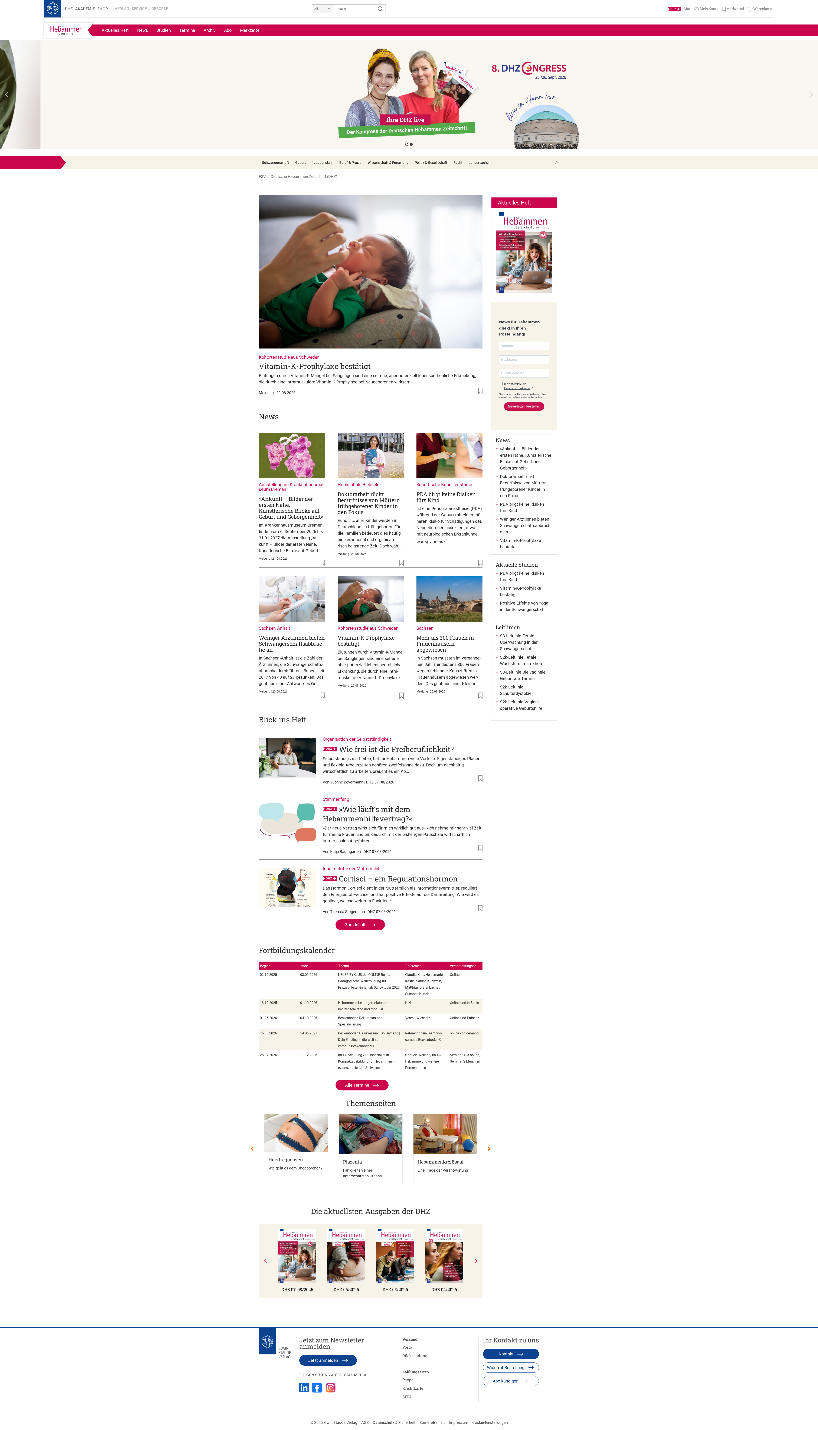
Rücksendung (414, 1355)
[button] (409, 94)
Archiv (210, 30)
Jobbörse (158, 8)
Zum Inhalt (356, 924)
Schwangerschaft (275, 163)
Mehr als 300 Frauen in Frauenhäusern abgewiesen (445, 643)
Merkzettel (250, 30)
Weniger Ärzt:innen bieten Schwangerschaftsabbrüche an (292, 643)
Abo (228, 30)
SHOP (102, 8)
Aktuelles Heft (115, 30)
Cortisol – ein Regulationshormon (398, 878)
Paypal (408, 1379)
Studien (163, 30)
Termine (187, 30)
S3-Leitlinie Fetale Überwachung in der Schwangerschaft (519, 642)
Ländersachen (480, 163)
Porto (407, 1347)
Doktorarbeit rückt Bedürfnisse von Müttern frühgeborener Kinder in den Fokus (369, 503)
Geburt (300, 163)
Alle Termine (357, 1085)
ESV (262, 176)
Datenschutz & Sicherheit (394, 1422)
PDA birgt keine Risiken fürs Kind (446, 497)
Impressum (458, 1422)
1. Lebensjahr (322, 163)
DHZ (69, 8)
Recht (458, 163)
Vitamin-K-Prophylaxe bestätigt (315, 366)
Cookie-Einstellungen (490, 1422)
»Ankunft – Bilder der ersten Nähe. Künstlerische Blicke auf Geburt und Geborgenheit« (291, 507)
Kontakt (507, 1354)
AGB (365, 1422)
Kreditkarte (412, 1388)
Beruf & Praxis (350, 163)
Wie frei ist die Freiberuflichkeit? (396, 749)
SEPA (407, 1396)
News (142, 30)
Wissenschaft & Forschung (388, 163)
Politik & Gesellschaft (431, 163)
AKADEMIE (85, 8)
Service (139, 8)
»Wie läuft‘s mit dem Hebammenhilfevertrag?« (367, 813)
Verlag (122, 8)
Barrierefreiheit (432, 1422)
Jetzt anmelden (323, 1360)
